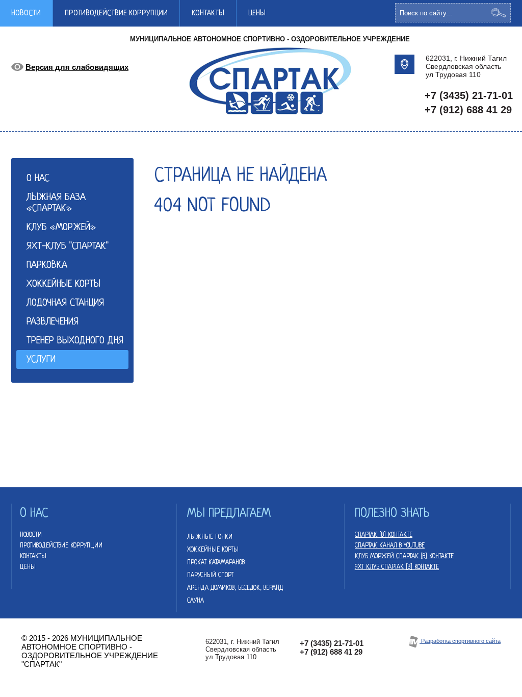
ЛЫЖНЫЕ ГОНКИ (209, 537)
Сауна (195, 601)
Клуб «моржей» (61, 227)
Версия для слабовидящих (76, 67)
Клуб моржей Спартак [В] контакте (404, 556)
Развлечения (53, 322)
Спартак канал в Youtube (390, 546)
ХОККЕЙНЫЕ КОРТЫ (213, 550)
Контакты (208, 13)
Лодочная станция (65, 303)
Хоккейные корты (63, 284)
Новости (31, 535)
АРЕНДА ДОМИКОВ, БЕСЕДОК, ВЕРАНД (235, 588)
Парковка (47, 265)
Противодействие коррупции (116, 13)
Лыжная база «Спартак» (56, 203)
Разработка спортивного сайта (460, 641)
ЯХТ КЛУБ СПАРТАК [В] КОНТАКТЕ (397, 567)
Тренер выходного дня (75, 341)
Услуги (41, 360)
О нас (38, 178)
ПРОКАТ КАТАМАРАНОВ (216, 562)
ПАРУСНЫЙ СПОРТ (210, 575)
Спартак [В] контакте (383, 535)
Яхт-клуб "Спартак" (68, 246)
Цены (257, 13)
